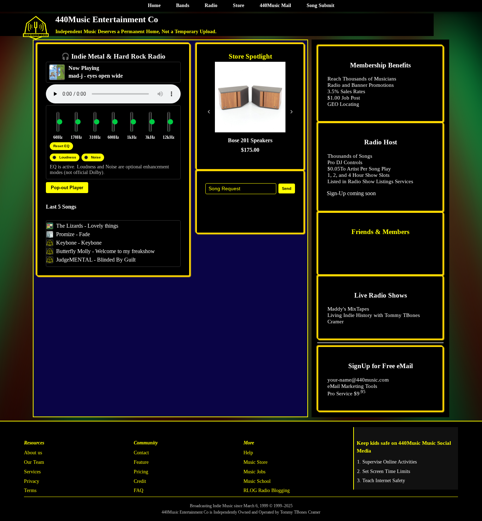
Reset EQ (61, 146)
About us (33, 452)
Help (248, 452)
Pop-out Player (67, 187)
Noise (96, 157)
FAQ (138, 490)
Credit (140, 481)
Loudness (67, 157)
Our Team (34, 462)
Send (286, 188)
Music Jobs (254, 471)
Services (32, 471)
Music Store (255, 462)
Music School (257, 481)
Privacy (31, 481)
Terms (30, 490)
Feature (141, 462)
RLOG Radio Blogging (266, 490)
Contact (141, 452)
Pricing (141, 471)
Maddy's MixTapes (348, 309)
